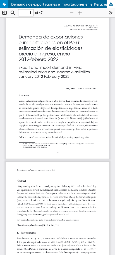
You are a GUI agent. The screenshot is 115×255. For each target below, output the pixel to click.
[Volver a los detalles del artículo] (4, 4)
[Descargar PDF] (111, 4)
